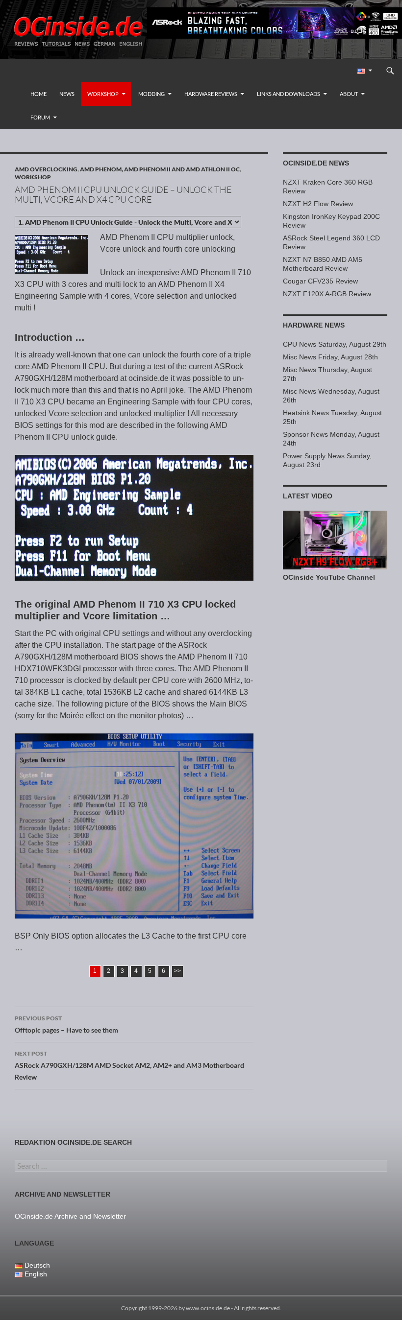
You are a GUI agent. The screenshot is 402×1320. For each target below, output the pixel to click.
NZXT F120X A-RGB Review (327, 294)
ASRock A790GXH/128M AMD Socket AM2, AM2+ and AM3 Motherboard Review (129, 1065)
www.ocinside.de (208, 1308)
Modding (151, 94)
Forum (40, 117)
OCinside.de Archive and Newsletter (70, 1216)
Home (38, 94)
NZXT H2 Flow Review (318, 204)
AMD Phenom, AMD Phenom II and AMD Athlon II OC (160, 169)
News (67, 94)
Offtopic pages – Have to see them (66, 1024)
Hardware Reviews (210, 94)
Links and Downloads (288, 94)
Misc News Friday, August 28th (330, 357)
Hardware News (314, 325)
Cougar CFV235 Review (320, 281)
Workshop (103, 94)
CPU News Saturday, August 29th (334, 344)
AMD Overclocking (46, 169)
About (349, 94)
